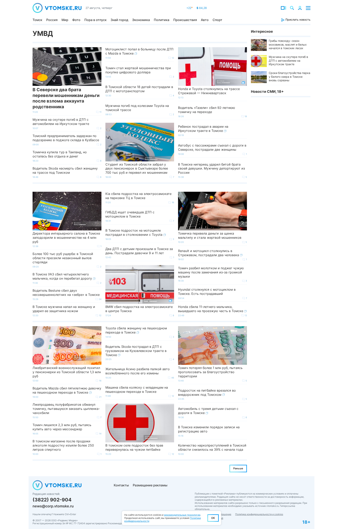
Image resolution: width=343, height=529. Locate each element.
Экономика (141, 20)
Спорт (217, 20)
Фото (76, 20)
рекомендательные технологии (182, 514)
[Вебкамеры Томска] (283, 8)
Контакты (121, 485)
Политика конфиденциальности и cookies (259, 514)
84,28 (202, 8)
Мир (65, 20)
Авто (205, 20)
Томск (37, 20)
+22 (189, 8)
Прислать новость (297, 19)
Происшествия (185, 20)
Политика (161, 20)
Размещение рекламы (150, 485)
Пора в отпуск (95, 20)
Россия (52, 20)
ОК (213, 517)
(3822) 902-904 (52, 500)
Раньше (238, 468)
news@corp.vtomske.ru (53, 506)
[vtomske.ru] (57, 8)
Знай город (119, 20)
